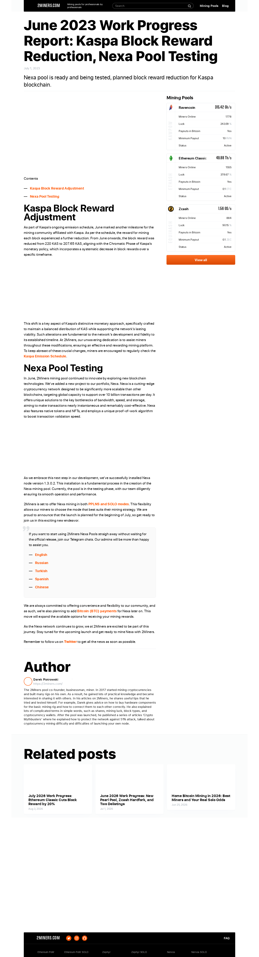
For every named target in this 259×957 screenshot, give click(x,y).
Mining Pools (209, 6)
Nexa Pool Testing (44, 196)
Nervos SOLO (199, 952)
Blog (225, 6)
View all (201, 260)
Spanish (42, 579)
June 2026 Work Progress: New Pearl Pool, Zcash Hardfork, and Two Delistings (127, 800)
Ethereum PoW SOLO (76, 952)
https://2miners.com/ (48, 684)
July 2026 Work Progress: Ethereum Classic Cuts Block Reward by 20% (52, 800)
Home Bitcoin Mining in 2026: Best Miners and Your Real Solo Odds (201, 798)
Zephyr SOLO (139, 952)
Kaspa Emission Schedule (45, 356)
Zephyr (106, 952)
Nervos (171, 952)
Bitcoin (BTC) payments (97, 611)
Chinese (42, 587)
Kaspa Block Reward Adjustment (57, 188)
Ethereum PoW (46, 952)
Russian (41, 562)
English (41, 554)
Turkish (41, 570)
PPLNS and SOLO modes (108, 504)
